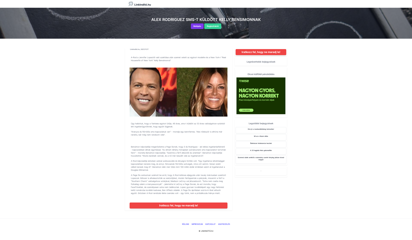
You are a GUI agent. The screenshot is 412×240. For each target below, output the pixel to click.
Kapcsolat (210, 224)
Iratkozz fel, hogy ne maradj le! (178, 205)
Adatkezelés (224, 224)
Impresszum (197, 224)
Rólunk (185, 224)
